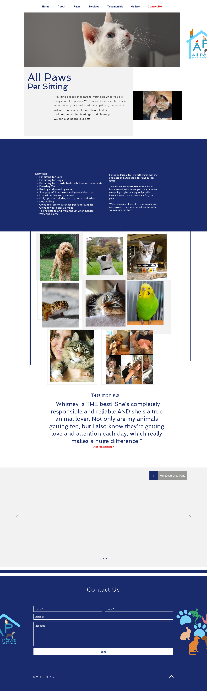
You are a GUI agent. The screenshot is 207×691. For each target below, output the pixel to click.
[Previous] (23, 517)
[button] (178, 116)
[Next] (184, 517)
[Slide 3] (106, 558)
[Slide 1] (100, 558)
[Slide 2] (103, 558)
